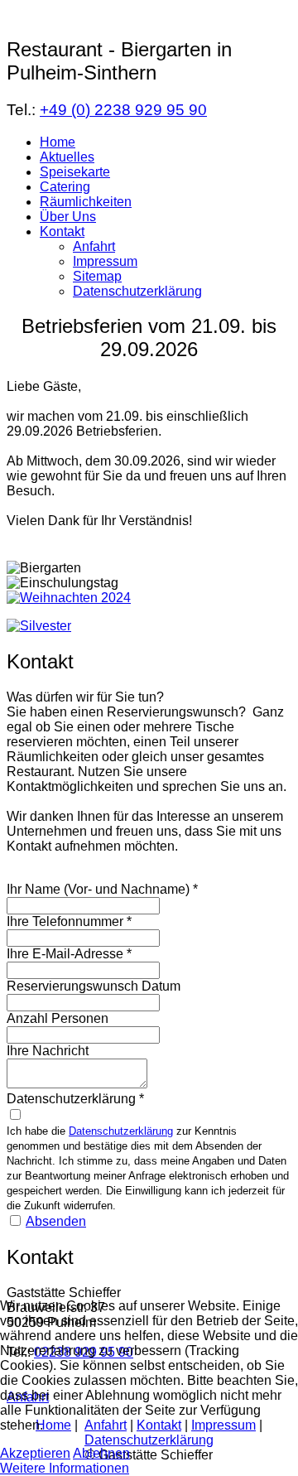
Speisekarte (75, 172)
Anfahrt (94, 246)
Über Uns (68, 217)
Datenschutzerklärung (137, 291)
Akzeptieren (35, 1453)
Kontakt (62, 231)
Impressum (105, 261)
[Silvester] (39, 626)
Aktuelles (67, 157)
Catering (65, 187)
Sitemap (97, 276)
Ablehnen (101, 1453)
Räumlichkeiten (86, 202)
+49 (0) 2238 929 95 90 (123, 109)
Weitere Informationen (64, 1468)
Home (57, 142)
